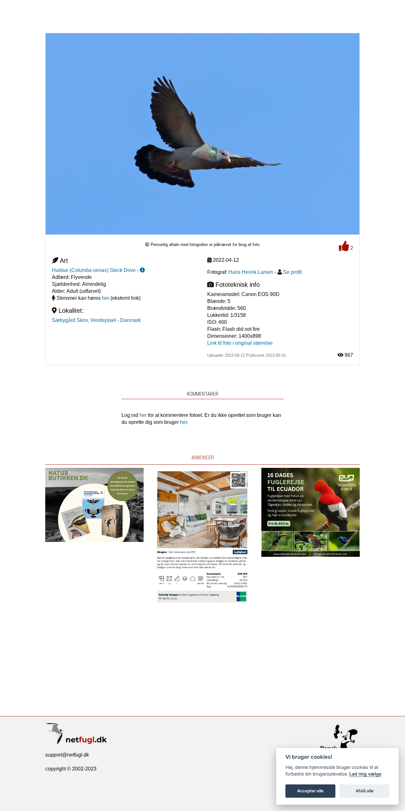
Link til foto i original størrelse (240, 343)
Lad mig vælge (365, 773)
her (105, 298)
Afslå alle (365, 790)
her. (184, 422)
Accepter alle (310, 790)
